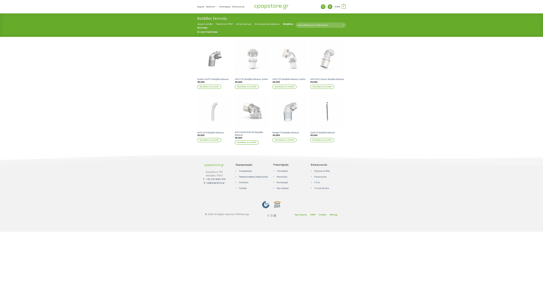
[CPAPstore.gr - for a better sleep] (271, 6)
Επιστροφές (282, 182)
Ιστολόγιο (243, 182)
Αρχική (200, 7)
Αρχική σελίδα (205, 24)
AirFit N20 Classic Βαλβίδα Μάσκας (327, 79)
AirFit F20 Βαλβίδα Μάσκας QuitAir (289, 79)
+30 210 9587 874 (216, 179)
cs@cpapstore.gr (215, 182)
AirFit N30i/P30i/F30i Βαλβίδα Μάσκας (249, 133)
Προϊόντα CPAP (224, 24)
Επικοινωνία (238, 7)
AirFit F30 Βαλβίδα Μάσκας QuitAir (251, 79)
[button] (323, 6)
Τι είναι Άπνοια (321, 188)
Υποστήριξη (224, 7)
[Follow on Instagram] (271, 215)
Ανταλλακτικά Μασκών (267, 24)
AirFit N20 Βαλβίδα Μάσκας (210, 132)
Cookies (243, 188)
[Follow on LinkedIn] (275, 215)
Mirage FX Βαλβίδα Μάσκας (285, 132)
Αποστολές (282, 177)
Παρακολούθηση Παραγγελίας (253, 177)
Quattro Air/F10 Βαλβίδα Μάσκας (213, 79)
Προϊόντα (210, 7)
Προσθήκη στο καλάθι (209, 87)
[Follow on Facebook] (268, 215)
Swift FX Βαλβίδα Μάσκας (322, 132)
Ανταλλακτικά (243, 24)
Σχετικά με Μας (322, 171)
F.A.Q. (317, 182)
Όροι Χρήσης (283, 188)
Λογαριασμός (245, 171)
